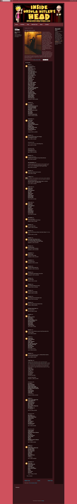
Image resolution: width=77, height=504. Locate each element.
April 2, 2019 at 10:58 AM (32, 458)
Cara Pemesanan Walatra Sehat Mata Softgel (38, 232)
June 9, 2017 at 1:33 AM (32, 173)
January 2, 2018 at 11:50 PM (32, 305)
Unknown (29, 135)
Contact (47, 24)
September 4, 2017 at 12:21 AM (33, 256)
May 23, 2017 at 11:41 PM (32, 152)
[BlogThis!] (44, 59)
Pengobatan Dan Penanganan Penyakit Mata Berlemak (37, 157)
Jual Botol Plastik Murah (32, 377)
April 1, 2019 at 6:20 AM (32, 425)
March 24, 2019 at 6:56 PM (32, 410)
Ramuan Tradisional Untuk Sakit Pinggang (35, 136)
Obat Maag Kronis (40, 143)
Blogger (43, 500)
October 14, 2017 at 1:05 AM (32, 293)
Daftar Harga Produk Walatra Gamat (34, 239)
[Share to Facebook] (46, 59)
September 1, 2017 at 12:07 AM (33, 242)
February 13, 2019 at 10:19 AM (33, 395)
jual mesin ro (30, 374)
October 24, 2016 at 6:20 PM (32, 115)
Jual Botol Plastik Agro (31, 375)
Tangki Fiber (30, 360)
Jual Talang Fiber (31, 372)
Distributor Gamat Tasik (32, 308)
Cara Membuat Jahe (31, 261)
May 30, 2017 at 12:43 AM (32, 167)
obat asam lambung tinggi (39, 181)
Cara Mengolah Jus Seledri (32, 137)
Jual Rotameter (30, 373)
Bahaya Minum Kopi (31, 149)
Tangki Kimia (30, 371)
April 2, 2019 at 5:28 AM (32, 442)
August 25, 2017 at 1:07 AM (32, 234)
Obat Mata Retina (31, 279)
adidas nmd (30, 186)
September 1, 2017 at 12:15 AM (33, 249)
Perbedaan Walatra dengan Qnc (33, 267)
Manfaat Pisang (30, 254)
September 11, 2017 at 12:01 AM (33, 268)
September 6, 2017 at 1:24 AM (33, 262)
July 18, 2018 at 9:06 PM (32, 333)
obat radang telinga (38, 182)
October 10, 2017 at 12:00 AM (33, 287)
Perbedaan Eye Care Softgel (32, 291)
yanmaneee (30, 461)
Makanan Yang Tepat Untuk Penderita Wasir (35, 303)
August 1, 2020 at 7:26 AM (32, 473)
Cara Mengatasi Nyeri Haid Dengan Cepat (35, 297)
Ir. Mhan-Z (29, 176)
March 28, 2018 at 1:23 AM (32, 311)
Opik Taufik (30, 217)
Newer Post (27, 480)
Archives (22, 24)
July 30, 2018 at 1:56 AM (32, 357)
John (29, 64)
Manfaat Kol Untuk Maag (32, 255)
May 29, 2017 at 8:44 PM (32, 159)
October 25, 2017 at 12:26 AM (33, 299)
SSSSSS (29, 314)
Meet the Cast (34, 24)
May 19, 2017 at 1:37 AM (32, 145)
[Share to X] (45, 59)
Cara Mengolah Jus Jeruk (32, 150)
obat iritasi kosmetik (31, 181)
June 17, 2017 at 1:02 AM (32, 183)
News (41, 24)
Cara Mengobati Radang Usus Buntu (34, 285)
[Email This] (43, 59)
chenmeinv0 (30, 118)
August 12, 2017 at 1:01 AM (32, 221)
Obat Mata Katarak (31, 247)
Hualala (29, 398)
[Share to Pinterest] (47, 59)
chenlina (29, 102)
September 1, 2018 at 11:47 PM (33, 378)
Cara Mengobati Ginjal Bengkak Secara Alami (35, 273)
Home (16, 24)
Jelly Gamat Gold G (31, 309)
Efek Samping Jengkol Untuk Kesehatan (34, 240)
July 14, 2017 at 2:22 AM (32, 214)
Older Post (50, 480)
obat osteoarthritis (31, 162)
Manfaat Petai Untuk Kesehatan (33, 248)
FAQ (28, 24)
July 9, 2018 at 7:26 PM (32, 326)
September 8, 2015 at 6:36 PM (33, 99)
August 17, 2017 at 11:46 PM (32, 227)
